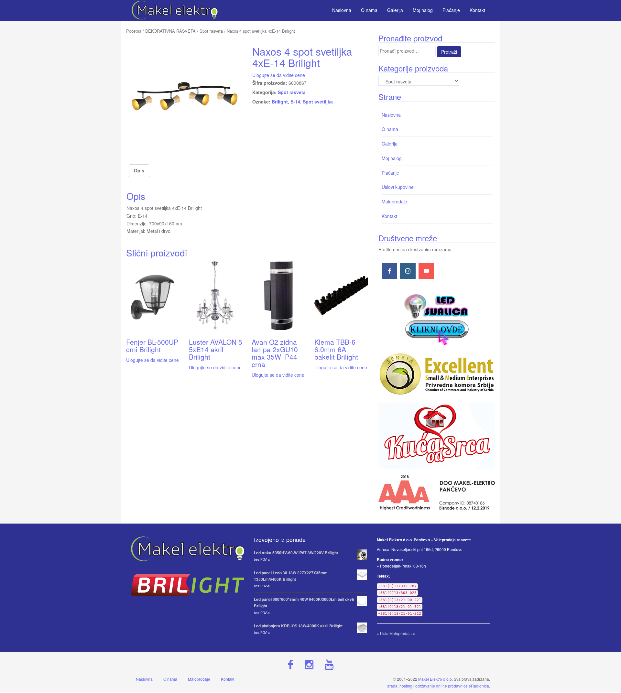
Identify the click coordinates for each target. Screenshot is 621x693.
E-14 (295, 101)
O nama (390, 129)
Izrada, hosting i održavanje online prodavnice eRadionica (438, 685)
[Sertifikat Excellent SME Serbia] (436, 374)
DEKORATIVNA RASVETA (170, 31)
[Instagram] (408, 271)
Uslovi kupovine (398, 187)
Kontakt (389, 216)
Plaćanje (390, 172)
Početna (133, 31)
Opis (139, 170)
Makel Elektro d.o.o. (435, 679)
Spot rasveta (211, 31)
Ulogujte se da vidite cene (278, 75)
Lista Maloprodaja (396, 633)
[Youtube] (426, 271)
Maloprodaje (394, 201)
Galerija (390, 143)
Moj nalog (392, 158)
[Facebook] (389, 271)
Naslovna (391, 115)
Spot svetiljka (318, 101)
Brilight (280, 101)
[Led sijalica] (436, 319)
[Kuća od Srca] (436, 436)
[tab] (139, 170)
